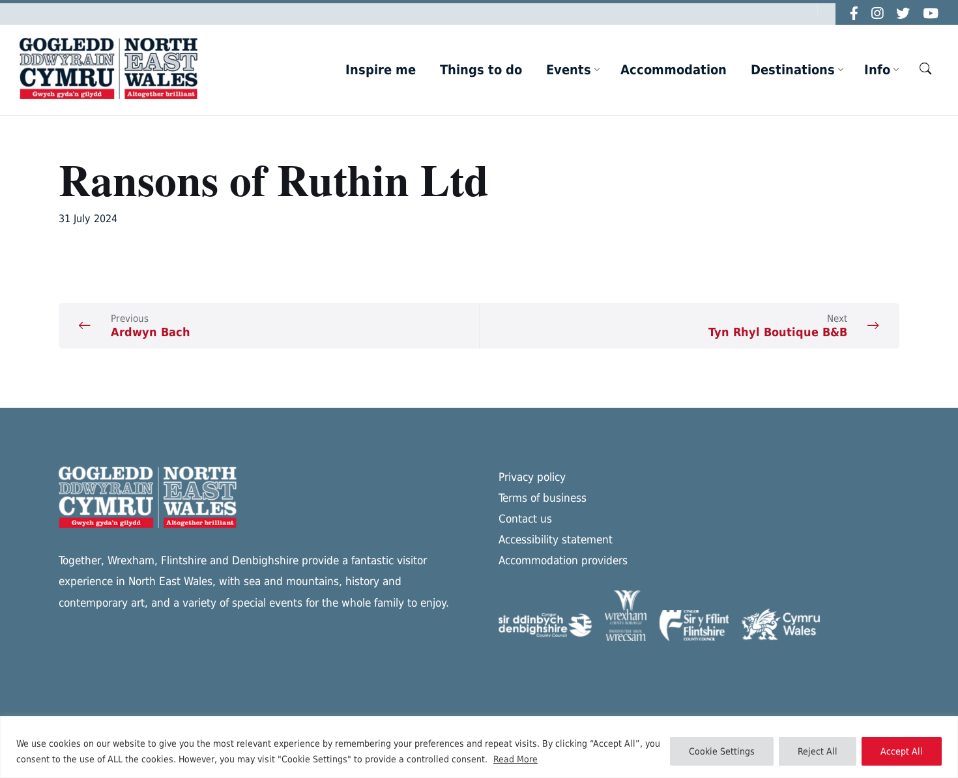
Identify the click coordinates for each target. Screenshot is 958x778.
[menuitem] (380, 70)
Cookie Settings (722, 751)
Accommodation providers (563, 560)
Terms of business (543, 497)
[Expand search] (925, 68)
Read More (515, 759)
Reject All (817, 751)
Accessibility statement (556, 539)
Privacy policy (532, 476)
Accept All (901, 751)
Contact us (525, 518)
